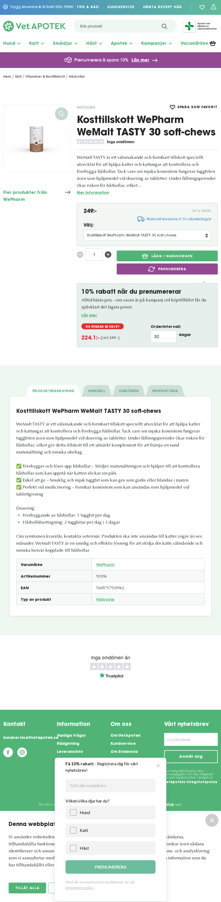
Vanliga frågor (71, 736)
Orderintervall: (166, 327)
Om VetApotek (125, 736)
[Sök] (164, 26)
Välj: (89, 225)
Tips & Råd (88, 7)
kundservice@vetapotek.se (30, 738)
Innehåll (97, 391)
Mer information (93, 193)
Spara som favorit (197, 107)
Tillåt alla (27, 888)
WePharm (86, 107)
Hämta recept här (162, 7)
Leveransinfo (70, 752)
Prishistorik (165, 391)
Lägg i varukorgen (172, 256)
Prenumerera (172, 269)
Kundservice (121, 7)
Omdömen (129, 391)
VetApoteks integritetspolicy (190, 782)
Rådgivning (68, 744)
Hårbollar (105, 600)
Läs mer (140, 60)
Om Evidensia (124, 752)
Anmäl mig (190, 757)
